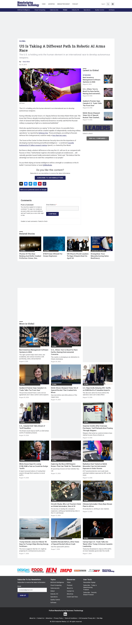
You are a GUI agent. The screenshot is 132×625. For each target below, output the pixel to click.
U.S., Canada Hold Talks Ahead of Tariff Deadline (32, 427)
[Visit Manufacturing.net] (94, 570)
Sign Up (23, 595)
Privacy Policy (58, 618)
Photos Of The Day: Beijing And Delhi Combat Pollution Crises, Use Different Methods (30, 256)
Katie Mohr (26, 62)
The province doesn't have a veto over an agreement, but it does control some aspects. (34, 394)
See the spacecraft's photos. (60, 547)
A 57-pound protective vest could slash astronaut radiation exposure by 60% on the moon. (97, 473)
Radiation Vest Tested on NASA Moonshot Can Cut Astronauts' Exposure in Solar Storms (95, 466)
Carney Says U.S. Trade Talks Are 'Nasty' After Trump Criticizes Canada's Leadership (98, 544)
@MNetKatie (47, 165)
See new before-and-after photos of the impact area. (64, 396)
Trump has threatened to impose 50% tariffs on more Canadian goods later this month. (97, 550)
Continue (52, 214)
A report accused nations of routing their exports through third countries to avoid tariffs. (32, 473)
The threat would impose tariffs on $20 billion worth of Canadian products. (34, 432)
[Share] (26, 184)
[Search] (108, 4)
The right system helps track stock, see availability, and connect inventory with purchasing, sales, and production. (32, 357)
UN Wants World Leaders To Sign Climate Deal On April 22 (78, 256)
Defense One (43, 133)
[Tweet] (35, 184)
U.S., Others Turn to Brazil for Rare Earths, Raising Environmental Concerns (91, 91)
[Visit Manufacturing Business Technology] (108, 570)
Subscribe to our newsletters (50, 178)
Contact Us (40, 618)
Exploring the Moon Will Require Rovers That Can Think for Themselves (66, 465)
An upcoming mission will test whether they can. (65, 470)
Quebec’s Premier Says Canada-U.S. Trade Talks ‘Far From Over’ (92, 103)
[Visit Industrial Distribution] (80, 570)
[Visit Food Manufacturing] (38, 570)
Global (22, 41)
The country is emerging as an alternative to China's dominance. (65, 358)
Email (19, 586)
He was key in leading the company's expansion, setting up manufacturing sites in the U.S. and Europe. (65, 511)
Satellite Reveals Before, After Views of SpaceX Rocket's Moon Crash (65, 543)
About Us (32, 618)
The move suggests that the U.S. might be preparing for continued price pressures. (32, 550)
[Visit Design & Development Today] (24, 570)
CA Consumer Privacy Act (87, 618)
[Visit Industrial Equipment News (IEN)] (51, 570)
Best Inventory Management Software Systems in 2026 (91, 79)
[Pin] (40, 184)
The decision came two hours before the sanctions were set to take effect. (96, 394)
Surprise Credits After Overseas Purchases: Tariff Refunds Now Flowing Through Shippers (98, 428)
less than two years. (59, 135)
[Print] (21, 184)
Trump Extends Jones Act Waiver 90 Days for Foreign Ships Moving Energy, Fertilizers (34, 544)
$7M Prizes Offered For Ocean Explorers (52, 255)
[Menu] (112, 4)
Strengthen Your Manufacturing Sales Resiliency (100, 256)
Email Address (51, 204)
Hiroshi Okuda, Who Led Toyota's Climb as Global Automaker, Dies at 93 (66, 505)
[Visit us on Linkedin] (65, 614)
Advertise (49, 618)
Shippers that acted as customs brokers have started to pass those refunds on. (97, 434)
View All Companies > (97, 138)
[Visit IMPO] (66, 570)
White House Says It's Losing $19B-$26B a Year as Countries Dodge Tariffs (33, 466)
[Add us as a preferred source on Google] (44, 184)
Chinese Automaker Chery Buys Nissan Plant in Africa (97, 505)
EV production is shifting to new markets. (96, 509)
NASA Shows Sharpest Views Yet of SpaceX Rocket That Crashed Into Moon (91, 115)
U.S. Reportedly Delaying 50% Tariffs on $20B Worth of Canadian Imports (97, 389)
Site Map (99, 618)
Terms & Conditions (71, 618)
